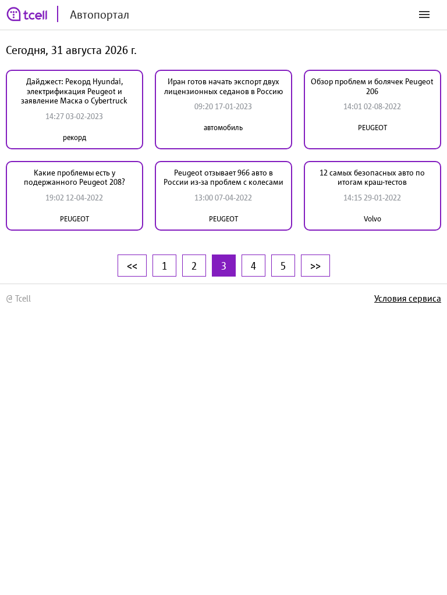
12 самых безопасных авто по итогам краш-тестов (372, 177)
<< (132, 265)
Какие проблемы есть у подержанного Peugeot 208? (74, 177)
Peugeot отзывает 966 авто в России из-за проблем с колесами (223, 177)
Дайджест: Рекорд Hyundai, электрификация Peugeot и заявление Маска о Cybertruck (74, 91)
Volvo (372, 218)
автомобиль (223, 127)
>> (315, 265)
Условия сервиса (407, 298)
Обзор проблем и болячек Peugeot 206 (372, 86)
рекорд (74, 137)
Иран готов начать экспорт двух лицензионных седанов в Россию (223, 86)
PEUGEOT (372, 127)
